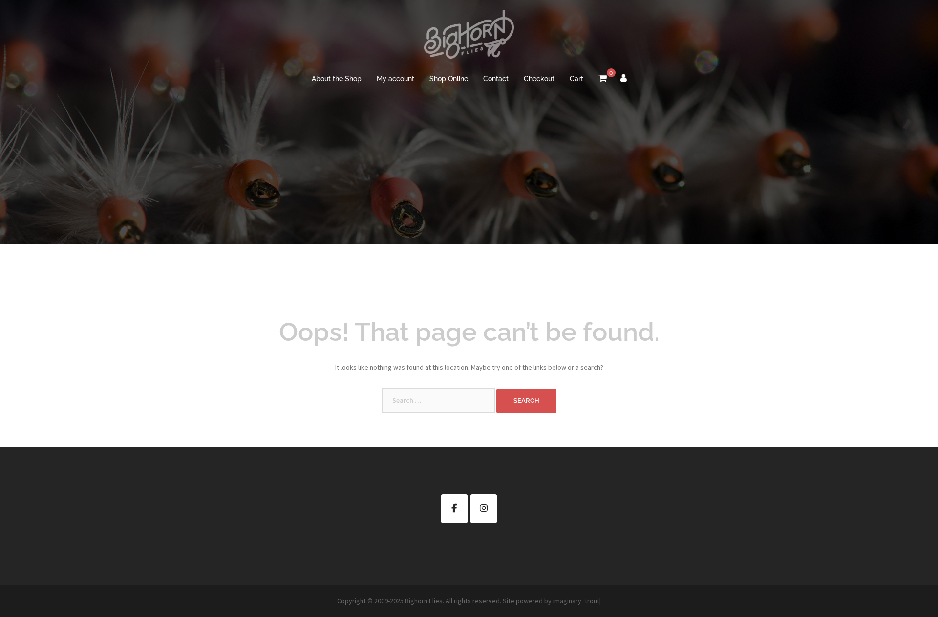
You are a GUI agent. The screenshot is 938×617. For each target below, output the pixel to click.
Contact (496, 79)
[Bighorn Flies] (468, 37)
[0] (602, 79)
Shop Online (448, 79)
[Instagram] (483, 508)
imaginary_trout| (577, 600)
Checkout (539, 79)
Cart (576, 79)
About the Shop (337, 79)
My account (395, 79)
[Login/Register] (623, 79)
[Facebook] (454, 508)
